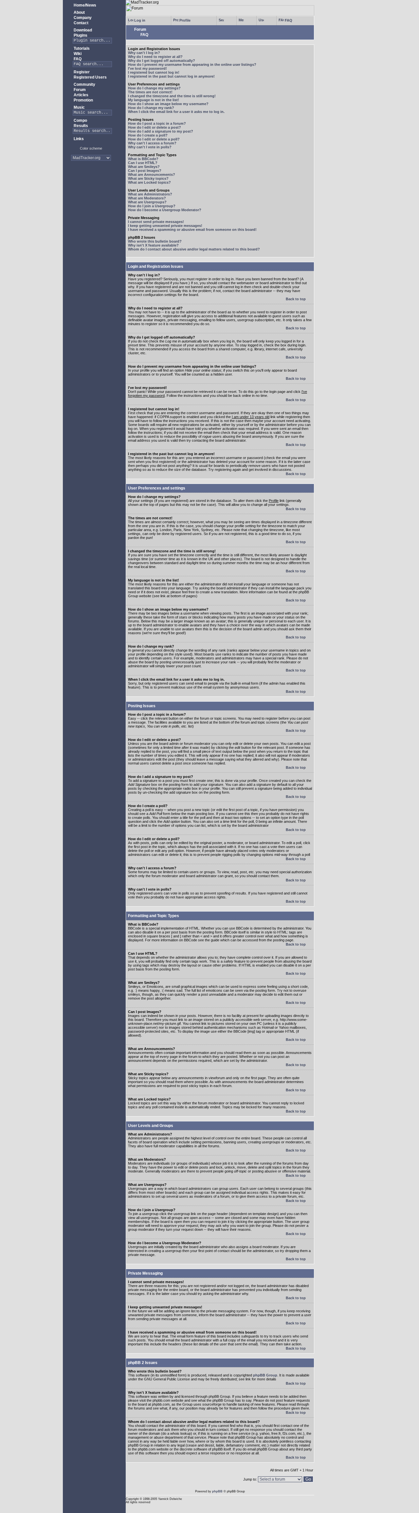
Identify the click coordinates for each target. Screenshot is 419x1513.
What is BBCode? (143, 159)
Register (81, 72)
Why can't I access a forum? (152, 143)
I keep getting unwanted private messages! (165, 226)
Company (82, 17)
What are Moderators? (147, 198)
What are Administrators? (150, 194)
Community (84, 84)
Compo (80, 120)
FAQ (77, 59)
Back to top (296, 299)
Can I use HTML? (142, 163)
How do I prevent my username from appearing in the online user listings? (192, 64)
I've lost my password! (147, 68)
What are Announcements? (151, 174)
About (79, 12)
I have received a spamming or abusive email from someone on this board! (192, 229)
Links (78, 139)
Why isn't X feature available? (153, 245)
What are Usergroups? (147, 202)
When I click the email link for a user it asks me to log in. (176, 112)
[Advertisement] (90, 186)
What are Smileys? (144, 167)
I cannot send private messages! (156, 222)
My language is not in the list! (153, 100)
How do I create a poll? (148, 135)
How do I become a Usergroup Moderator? (164, 210)
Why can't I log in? (144, 53)
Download (82, 30)
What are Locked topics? (149, 182)
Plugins (80, 35)
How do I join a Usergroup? (151, 206)
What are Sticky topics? (148, 178)
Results (80, 125)
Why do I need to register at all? (155, 57)
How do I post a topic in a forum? (157, 123)
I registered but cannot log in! (153, 72)
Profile (184, 20)
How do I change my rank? (151, 108)
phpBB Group (265, 1375)
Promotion (83, 100)
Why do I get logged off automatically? (161, 61)
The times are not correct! (150, 92)
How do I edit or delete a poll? (154, 139)
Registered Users (90, 77)
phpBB (217, 1491)
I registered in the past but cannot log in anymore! (171, 76)
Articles (80, 95)
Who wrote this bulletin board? (155, 241)
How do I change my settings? (154, 88)
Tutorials (81, 48)
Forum (79, 89)
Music (79, 107)
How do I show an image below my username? (168, 104)
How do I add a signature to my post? (160, 131)
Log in (139, 20)
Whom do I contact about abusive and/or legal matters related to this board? (194, 249)
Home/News (84, 5)
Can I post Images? (144, 171)
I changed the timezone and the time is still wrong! (172, 96)
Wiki (77, 53)
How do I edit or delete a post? (154, 127)
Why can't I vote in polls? (150, 147)
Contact (80, 23)
